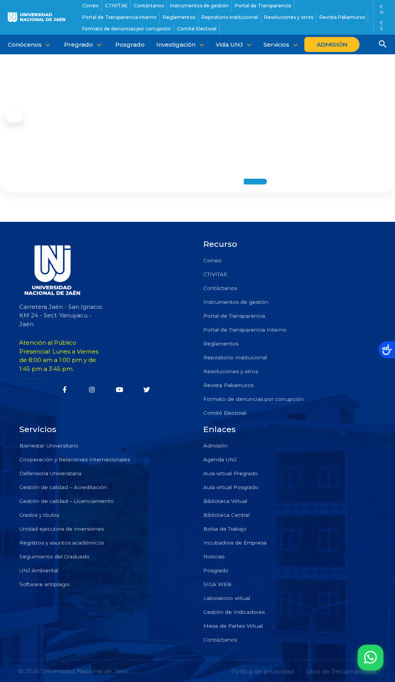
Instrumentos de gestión (235, 302)
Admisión (215, 445)
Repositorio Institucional (235, 357)
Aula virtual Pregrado (230, 473)
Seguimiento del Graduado (54, 556)
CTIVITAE (215, 274)
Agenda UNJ (219, 459)
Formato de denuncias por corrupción (253, 399)
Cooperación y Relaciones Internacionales (74, 459)
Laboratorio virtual (226, 598)
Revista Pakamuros (228, 385)
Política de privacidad (262, 671)
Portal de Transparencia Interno (244, 330)
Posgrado (215, 570)
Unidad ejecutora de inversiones (61, 529)
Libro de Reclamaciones (341, 671)
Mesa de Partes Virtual (233, 626)
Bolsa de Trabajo (224, 529)
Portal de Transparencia (234, 316)
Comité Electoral (224, 413)
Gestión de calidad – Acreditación (63, 487)
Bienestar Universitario (48, 445)
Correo (212, 260)
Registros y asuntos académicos (61, 543)
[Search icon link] (383, 45)
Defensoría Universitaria (50, 473)
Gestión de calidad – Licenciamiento (66, 501)
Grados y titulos (39, 515)
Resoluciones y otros (230, 371)
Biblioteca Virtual (225, 501)
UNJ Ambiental (38, 570)
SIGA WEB (217, 584)
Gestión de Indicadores (234, 612)
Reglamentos (220, 343)
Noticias (214, 556)
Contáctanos (220, 288)
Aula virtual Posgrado (230, 487)
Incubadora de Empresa (235, 543)
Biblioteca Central (226, 515)
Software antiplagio (44, 584)
